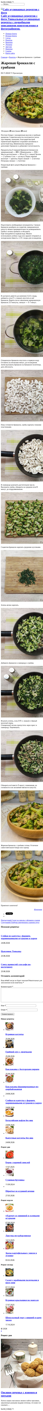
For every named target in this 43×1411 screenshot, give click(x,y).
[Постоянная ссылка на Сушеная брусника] (10, 1175)
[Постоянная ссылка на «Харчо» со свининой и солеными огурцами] (10, 1211)
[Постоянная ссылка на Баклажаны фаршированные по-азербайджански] (10, 1082)
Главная (4, 57)
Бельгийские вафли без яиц (19, 1120)
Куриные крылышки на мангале (22, 1300)
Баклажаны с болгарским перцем (22, 1069)
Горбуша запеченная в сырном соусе (20, 922)
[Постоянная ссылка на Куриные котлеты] (10, 1030)
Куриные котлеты (15, 1034)
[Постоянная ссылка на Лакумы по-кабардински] (10, 1231)
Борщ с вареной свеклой (18, 1162)
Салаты (8, 51)
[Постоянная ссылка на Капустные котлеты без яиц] (10, 1133)
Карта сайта (10, 53)
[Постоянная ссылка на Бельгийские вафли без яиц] (10, 1116)
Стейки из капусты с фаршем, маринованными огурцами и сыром (19, 937)
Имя (2, 1005)
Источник (38, 909)
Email (3, 1010)
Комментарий (7, 987)
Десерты (9, 44)
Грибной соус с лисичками (19, 1052)
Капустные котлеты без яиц (19, 1138)
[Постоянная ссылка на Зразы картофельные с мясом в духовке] (10, 1249)
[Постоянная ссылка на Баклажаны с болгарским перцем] (10, 1065)
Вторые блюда (11, 36)
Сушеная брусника (15, 1180)
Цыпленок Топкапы (11, 951)
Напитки (9, 49)
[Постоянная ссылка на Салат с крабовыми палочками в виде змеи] (10, 1276)
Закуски (9, 47)
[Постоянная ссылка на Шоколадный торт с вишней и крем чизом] (10, 1313)
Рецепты (9, 40)
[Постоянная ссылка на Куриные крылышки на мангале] (10, 1296)
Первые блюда (11, 34)
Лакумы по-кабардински (18, 1235)
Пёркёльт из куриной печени (20, 1191)
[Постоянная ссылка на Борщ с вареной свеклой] (10, 1158)
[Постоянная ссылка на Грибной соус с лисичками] (10, 1047)
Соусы (8, 38)
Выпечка (9, 42)
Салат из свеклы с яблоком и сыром (20, 920)
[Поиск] (2, 4)
